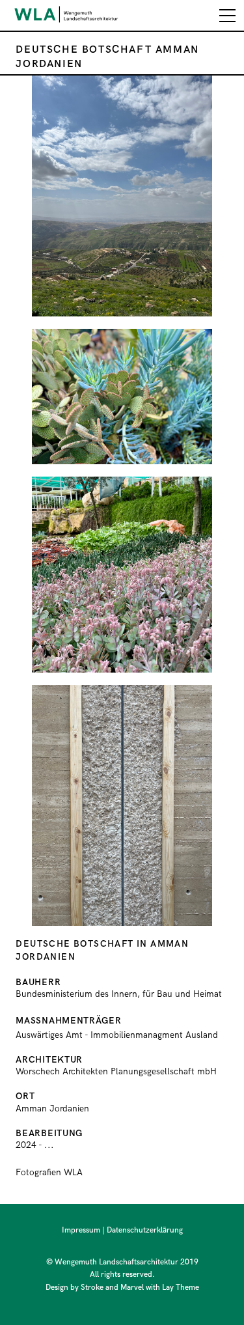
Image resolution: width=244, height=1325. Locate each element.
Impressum (81, 1230)
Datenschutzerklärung (145, 1230)
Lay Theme (180, 1287)
